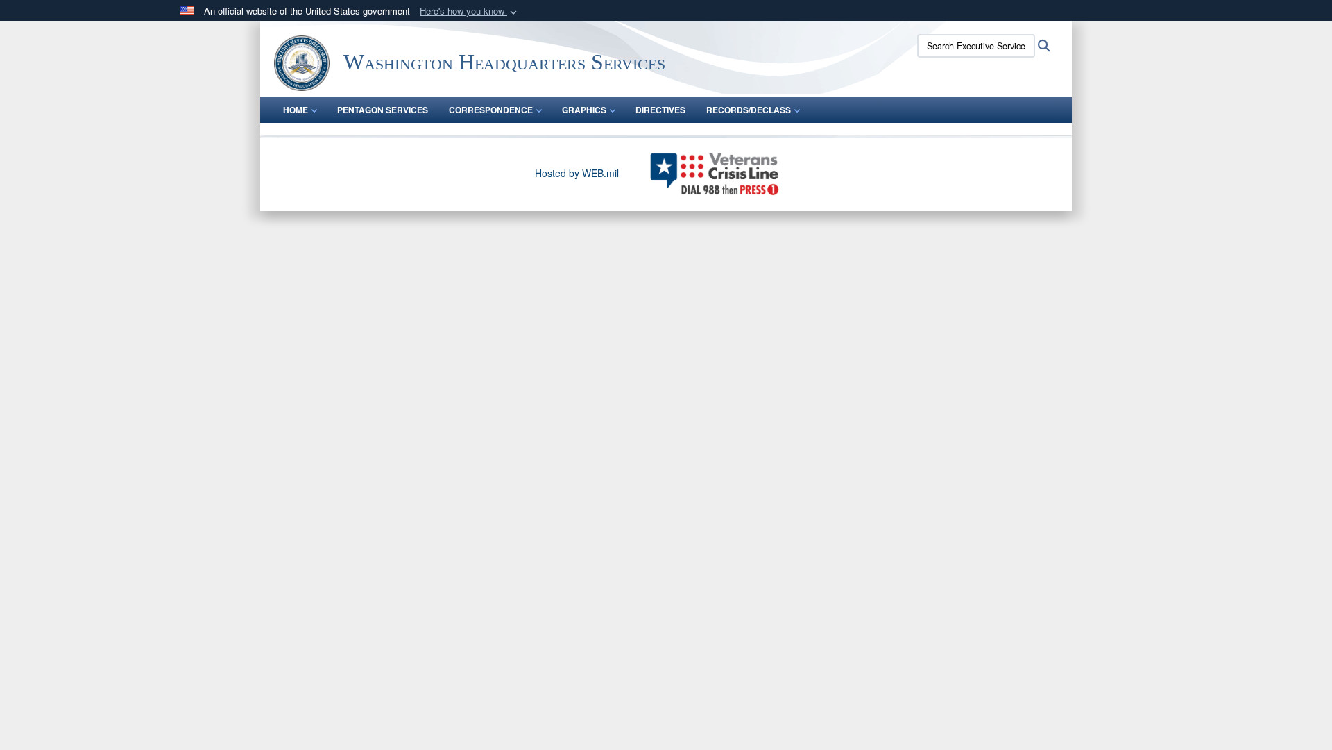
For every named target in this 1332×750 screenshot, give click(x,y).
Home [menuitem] (295, 109)
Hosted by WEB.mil (577, 173)
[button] (470, 11)
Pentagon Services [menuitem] (382, 109)
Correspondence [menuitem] (491, 109)
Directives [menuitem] (660, 109)
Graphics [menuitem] (584, 109)
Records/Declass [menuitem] (748, 109)
